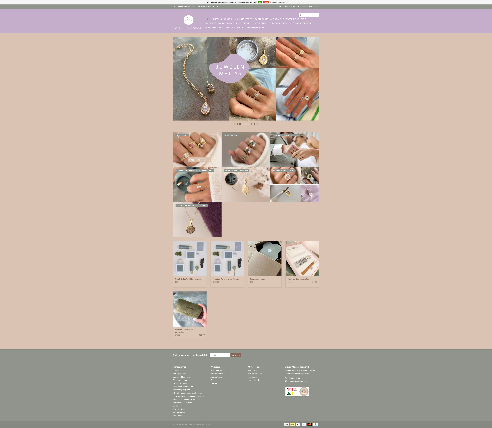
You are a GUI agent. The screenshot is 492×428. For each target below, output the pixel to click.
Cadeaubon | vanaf (257, 279)
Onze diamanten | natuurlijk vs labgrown (189, 396)
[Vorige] (178, 80)
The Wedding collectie (294, 19)
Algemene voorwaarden (182, 402)
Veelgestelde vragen (181, 377)
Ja (260, 2)
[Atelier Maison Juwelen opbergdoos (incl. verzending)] (190, 309)
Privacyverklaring (180, 409)
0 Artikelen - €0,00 (288, 7)
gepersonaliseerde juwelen (252, 23)
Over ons (176, 370)
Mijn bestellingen (255, 373)
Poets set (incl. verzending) (298, 279)
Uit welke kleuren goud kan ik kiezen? (188, 393)
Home (208, 19)
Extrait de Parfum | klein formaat (188, 279)
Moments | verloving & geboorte (251, 19)
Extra (285, 23)
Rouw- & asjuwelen (227, 23)
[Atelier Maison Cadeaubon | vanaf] (265, 258)
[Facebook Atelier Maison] (308, 355)
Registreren (253, 370)
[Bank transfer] (286, 424)
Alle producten (216, 370)
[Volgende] (314, 80)
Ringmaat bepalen (180, 380)
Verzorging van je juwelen (183, 386)
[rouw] (246, 79)
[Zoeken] (300, 15)
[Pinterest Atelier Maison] (312, 355)
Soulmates (210, 23)
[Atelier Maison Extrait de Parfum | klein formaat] (190, 258)
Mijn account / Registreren (310, 7)
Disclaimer (177, 406)
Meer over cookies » (277, 2)
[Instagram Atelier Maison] (317, 355)
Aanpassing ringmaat (181, 390)
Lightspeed (208, 424)
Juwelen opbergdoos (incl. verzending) (185, 330)
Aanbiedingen (216, 377)
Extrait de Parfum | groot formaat (226, 279)
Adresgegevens (179, 373)
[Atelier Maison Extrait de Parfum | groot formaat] (227, 258)
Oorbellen (210, 27)
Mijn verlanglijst (254, 380)
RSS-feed (214, 383)
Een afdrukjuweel (180, 383)
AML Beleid (177, 415)
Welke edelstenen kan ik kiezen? (186, 399)
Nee (266, 2)
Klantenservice (179, 412)
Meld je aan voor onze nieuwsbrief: (190, 355)
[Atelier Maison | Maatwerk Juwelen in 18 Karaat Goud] (188, 21)
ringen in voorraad (223, 19)
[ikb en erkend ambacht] (302, 391)
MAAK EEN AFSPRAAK (256, 27)
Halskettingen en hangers (231, 27)
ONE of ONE (275, 19)
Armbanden (274, 23)
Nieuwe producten (218, 373)
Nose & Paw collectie (300, 23)
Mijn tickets (252, 377)
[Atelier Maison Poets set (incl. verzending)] (302, 258)
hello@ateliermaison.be (298, 381)
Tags (212, 380)
